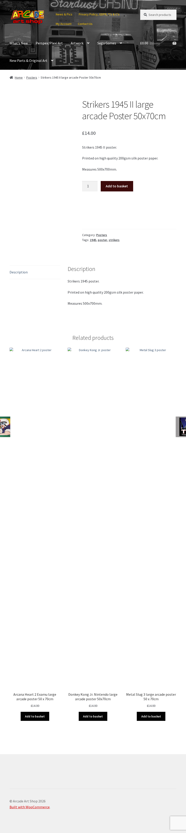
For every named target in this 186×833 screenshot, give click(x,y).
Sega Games (106, 43)
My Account (63, 24)
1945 (93, 240)
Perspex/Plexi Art (49, 43)
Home (19, 77)
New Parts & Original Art (28, 60)
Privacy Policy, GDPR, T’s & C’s (99, 14)
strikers (114, 240)
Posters (31, 77)
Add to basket (117, 186)
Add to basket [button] (35, 716)
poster (102, 240)
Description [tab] (19, 272)
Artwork (77, 43)
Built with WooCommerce (30, 807)
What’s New (19, 43)
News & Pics (64, 14)
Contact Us (85, 24)
